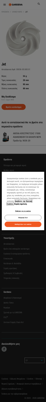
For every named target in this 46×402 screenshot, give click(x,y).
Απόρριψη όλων (23, 217)
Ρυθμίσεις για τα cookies (23, 211)
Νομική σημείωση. (20, 204)
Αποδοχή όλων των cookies (23, 224)
